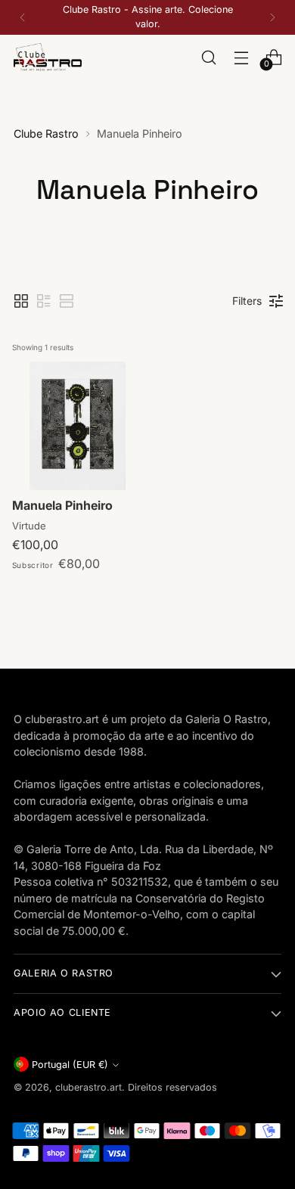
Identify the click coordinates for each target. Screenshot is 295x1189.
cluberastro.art (88, 1087)
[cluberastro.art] (48, 57)
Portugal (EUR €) (70, 1064)
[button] (21, 301)
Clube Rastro (46, 133)
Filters (247, 300)
